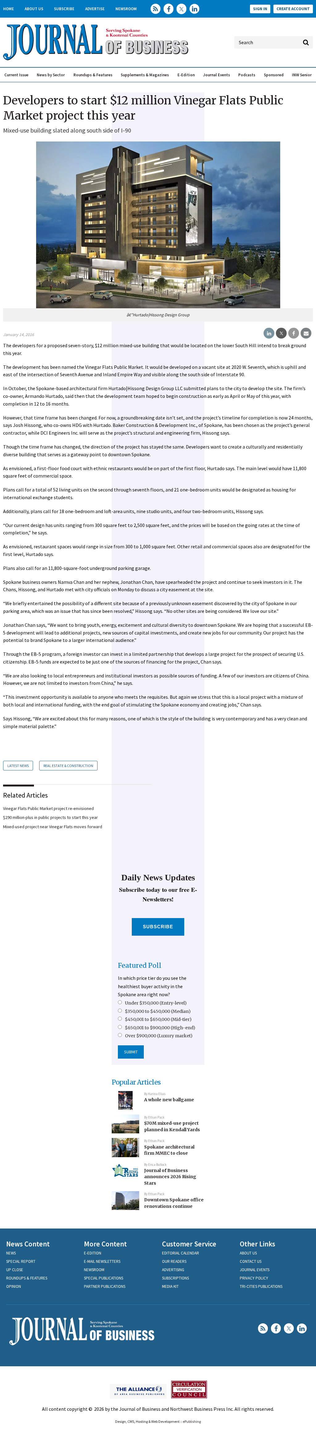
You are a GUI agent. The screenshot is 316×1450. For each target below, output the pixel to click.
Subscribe (64, 8)
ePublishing (192, 1421)
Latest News (18, 765)
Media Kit (170, 1286)
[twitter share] (281, 333)
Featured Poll (139, 965)
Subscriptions (175, 1278)
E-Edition (186, 75)
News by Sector (51, 75)
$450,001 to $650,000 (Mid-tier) (158, 1019)
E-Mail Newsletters (102, 1261)
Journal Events (216, 75)
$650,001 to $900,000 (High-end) (160, 1028)
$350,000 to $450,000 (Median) (158, 1011)
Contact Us (250, 1261)
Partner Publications (104, 1286)
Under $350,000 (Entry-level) (156, 1003)
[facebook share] (293, 333)
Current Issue (16, 75)
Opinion (13, 1286)
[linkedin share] (269, 333)
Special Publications (103, 1278)
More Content (105, 1243)
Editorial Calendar (180, 1253)
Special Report (20, 1261)
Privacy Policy (254, 1278)
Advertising (173, 1269)
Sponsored (274, 75)
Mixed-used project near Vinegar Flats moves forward (52, 826)
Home (8, 8)
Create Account (293, 8)
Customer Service (189, 1243)
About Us (34, 8)
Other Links (257, 1243)
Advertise (95, 8)
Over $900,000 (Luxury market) (159, 1036)
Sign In (260, 8)
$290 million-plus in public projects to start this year (50, 817)
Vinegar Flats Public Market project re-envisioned (48, 808)
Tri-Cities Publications (261, 1286)
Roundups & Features (92, 75)
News (11, 1253)
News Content (28, 1243)
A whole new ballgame (169, 1099)
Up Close (14, 1269)
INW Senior (302, 75)
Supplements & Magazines (145, 75)
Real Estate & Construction (68, 765)
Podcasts (246, 75)
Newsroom (126, 8)
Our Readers (174, 1261)
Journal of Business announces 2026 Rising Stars (170, 1177)
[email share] (306, 333)
